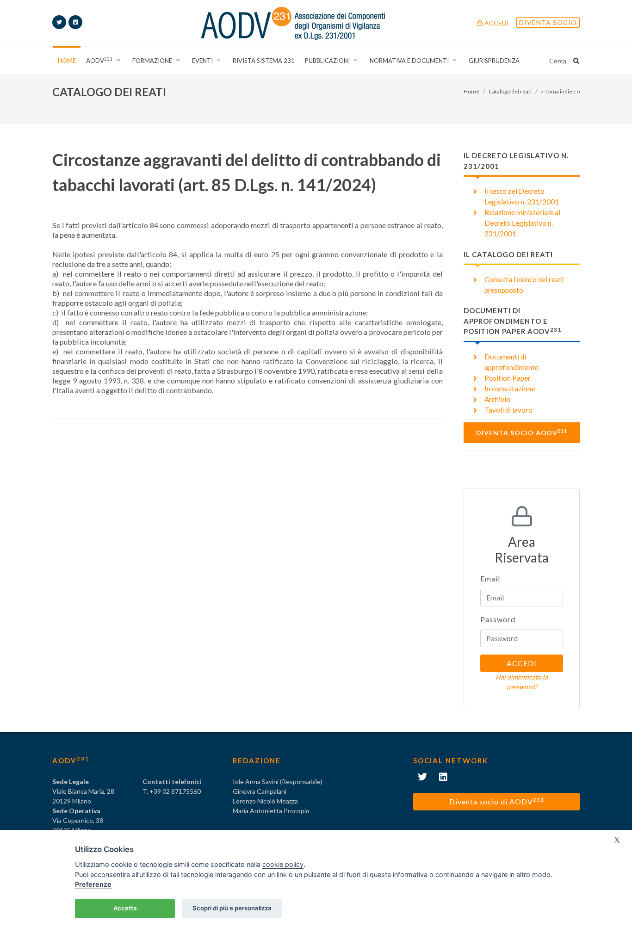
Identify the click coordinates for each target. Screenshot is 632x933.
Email (490, 578)
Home (471, 91)
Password (497, 619)
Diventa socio (548, 22)
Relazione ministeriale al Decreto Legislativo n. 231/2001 (522, 223)
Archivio (497, 399)
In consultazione (509, 388)
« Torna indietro (560, 91)
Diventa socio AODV (521, 432)
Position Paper (507, 378)
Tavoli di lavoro (508, 410)
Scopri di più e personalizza (232, 908)
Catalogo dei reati (510, 91)
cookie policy (283, 864)
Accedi (496, 23)
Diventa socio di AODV (496, 801)
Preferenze (93, 884)
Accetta (125, 908)
